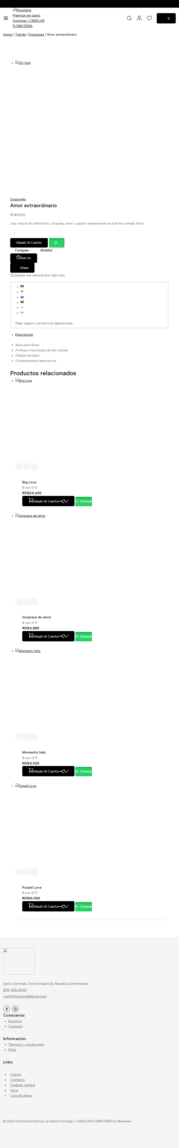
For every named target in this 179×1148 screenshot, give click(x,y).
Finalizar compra (22, 1085)
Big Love (29, 482)
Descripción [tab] (24, 335)
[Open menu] (6, 18)
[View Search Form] (129, 18)
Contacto (15, 1026)
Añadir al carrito (29, 243)
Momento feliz (34, 752)
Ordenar (85, 501)
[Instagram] (15, 1009)
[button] (56, 243)
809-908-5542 (15, 990)
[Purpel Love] (92, 825)
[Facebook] (6, 1009)
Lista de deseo (21, 1096)
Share (24, 268)
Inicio (14, 1090)
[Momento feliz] (92, 690)
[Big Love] (92, 420)
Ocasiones (18, 199)
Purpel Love (31, 887)
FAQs (12, 1050)
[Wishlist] (19, 467)
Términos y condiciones (26, 1045)
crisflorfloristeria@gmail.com (24, 996)
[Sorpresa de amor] (92, 555)
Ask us (25, 258)
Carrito (15, 1075)
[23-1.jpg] (89, 126)
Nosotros (15, 1021)
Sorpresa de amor (36, 617)
